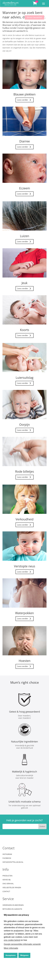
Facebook (6, 858)
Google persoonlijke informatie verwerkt (22, 944)
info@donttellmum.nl (12, 862)
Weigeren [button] (24, 955)
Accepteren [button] (10, 955)
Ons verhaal (8, 884)
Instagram (7, 854)
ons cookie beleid (12, 940)
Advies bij (6, 880)
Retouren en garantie (12, 909)
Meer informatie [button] (11, 948)
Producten (7, 876)
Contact (6, 891)
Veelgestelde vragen (11, 888)
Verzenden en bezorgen (13, 905)
